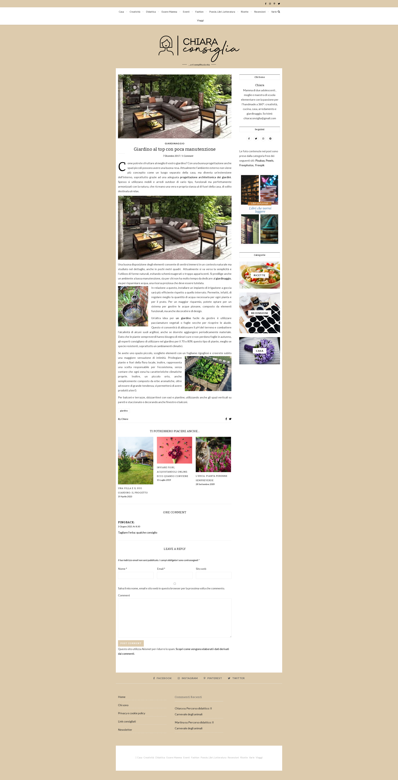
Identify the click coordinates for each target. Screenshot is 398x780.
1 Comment (187, 155)
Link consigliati (127, 721)
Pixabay (260, 160)
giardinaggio (223, 278)
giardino (124, 410)
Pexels (269, 160)
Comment (124, 595)
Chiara (124, 418)
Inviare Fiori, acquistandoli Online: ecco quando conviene (172, 472)
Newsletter (125, 729)
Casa (121, 11)
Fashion (199, 11)
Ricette (244, 11)
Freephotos (246, 165)
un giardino (182, 318)
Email (161, 568)
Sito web (201, 568)
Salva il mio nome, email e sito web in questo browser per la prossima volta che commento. (171, 588)
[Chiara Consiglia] (199, 46)
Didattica (151, 11)
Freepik (259, 165)
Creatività (135, 11)
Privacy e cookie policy (131, 713)
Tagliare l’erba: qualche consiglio (137, 532)
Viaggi (200, 20)
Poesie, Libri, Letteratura (222, 11)
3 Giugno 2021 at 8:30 (129, 526)
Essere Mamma (169, 11)
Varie (274, 11)
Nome (122, 568)
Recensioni (260, 11)
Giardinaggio (175, 143)
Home (121, 697)
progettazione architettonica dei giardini (205, 177)
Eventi (186, 11)
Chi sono (123, 705)
